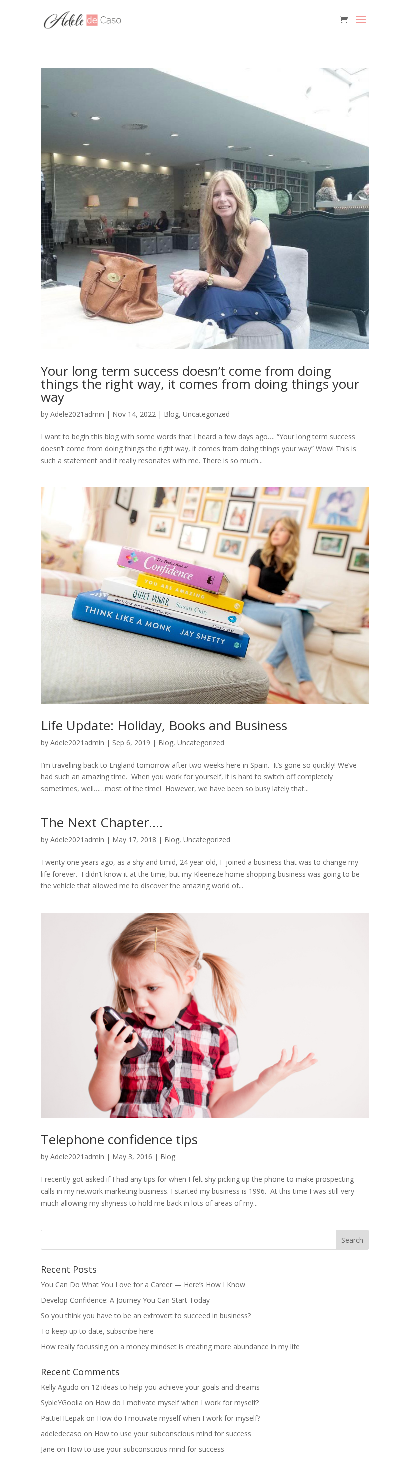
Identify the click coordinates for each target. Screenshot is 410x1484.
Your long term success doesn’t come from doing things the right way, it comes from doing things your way (200, 384)
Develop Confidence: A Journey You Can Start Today (125, 1300)
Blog (171, 414)
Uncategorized (206, 414)
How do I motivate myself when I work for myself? (177, 1402)
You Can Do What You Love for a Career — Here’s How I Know (143, 1284)
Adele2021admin (77, 414)
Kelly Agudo (60, 1387)
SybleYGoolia (62, 1402)
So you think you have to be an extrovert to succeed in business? (146, 1315)
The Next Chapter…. (102, 822)
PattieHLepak (62, 1418)
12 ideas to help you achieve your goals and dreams (176, 1387)
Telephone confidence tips (119, 1139)
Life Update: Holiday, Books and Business (164, 725)
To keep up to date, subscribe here (97, 1331)
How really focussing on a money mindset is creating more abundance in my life (170, 1346)
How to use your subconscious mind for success (173, 1433)
